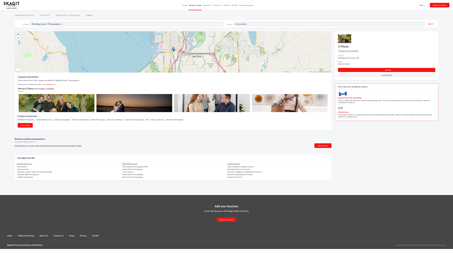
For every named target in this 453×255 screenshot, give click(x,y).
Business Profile (195, 5)
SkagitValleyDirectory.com (24, 15)
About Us (207, 5)
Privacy (83, 235)
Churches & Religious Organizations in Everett (244, 172)
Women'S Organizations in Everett (240, 174)
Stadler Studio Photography (132, 169)
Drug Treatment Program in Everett (240, 167)
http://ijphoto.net (48, 84)
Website (388, 70)
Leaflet (311, 72)
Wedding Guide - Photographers (68, 15)
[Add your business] (226, 217)
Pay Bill (234, 5)
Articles (226, 5)
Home (184, 5)
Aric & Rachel (22, 167)
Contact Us (217, 5)
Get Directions (386, 75)
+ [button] (18, 34)
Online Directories (26, 235)
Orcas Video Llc (128, 172)
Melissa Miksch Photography (132, 174)
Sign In (422, 5)
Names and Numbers (34, 245)
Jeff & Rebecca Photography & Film (135, 167)
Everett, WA (44, 15)
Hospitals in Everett (234, 177)
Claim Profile (25, 125)
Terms (71, 235)
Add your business (246, 5)
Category (25, 24)
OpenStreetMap (319, 72)
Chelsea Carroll (22, 169)
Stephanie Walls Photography (28, 174)
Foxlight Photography (25, 177)
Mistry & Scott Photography (132, 177)
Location (229, 24)
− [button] (18, 37)
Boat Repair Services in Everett (238, 169)
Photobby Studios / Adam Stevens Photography (34, 172)
